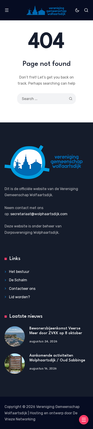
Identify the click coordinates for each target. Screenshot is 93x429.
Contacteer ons (22, 288)
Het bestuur (19, 271)
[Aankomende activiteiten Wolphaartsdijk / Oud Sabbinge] (15, 363)
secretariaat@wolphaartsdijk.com (38, 214)
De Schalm (18, 280)
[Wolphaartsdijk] (46, 10)
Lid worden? (19, 297)
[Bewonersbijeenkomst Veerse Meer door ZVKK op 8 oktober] (15, 336)
